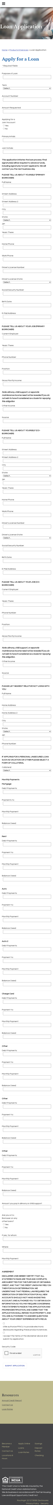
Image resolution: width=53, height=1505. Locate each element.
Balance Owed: (9, 823)
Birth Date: (7, 302)
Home (4, 50)
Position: (6, 369)
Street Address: (9, 194)
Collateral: (7, 767)
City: (4, 209)
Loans (21, 1448)
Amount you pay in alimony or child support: (22, 1203)
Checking (39, 1455)
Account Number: (10, 96)
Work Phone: (8, 256)
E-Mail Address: (9, 313)
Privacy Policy (32, 1503)
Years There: (8, 232)
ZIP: (3, 224)
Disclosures (43, 1500)
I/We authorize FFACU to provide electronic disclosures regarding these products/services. (25, 1328)
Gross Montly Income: (12, 380)
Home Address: (9, 705)
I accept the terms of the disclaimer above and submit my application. (25, 1337)
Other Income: (8, 406)
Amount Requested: (11, 108)
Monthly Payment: (10, 812)
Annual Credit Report (12, 1400)
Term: (4, 85)
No (6, 129)
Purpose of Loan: (10, 73)
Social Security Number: (13, 290)
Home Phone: (8, 244)
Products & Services (18, 50)
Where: (5, 1247)
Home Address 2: (10, 713)
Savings (38, 1444)
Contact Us (7, 1405)
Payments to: (8, 800)
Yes (6, 126)
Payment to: (8, 852)
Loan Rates (7, 1409)
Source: (5, 417)
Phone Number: (9, 357)
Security (44, 1503)
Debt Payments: (9, 788)
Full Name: (6, 182)
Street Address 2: (10, 202)
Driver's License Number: (13, 267)
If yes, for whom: (9, 1235)
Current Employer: (10, 334)
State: (5, 217)
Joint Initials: (7, 148)
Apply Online (24, 1444)
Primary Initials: (9, 136)
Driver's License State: (12, 279)
